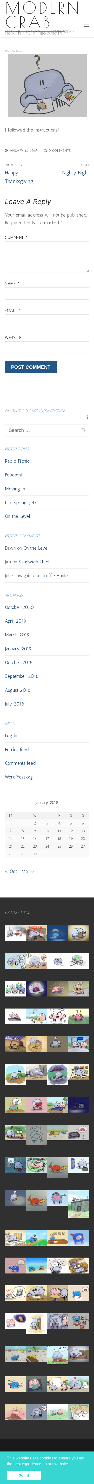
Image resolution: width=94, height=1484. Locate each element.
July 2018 (14, 704)
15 (23, 839)
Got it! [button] (24, 1475)
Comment (16, 237)
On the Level (17, 516)
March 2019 (17, 635)
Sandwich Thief (34, 562)
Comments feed (20, 763)
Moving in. (15, 489)
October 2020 (19, 607)
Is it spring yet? (21, 502)
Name (12, 283)
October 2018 (19, 662)
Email (12, 310)
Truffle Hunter (56, 575)
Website (13, 337)
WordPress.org (19, 777)
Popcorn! (13, 475)
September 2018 (22, 676)
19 (71, 839)
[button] (71, 1464)
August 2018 (18, 690)
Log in (11, 735)
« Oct (11, 871)
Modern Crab (43, 14)
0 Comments (59, 150)
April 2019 (15, 621)
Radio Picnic (17, 461)
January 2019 (18, 649)
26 (71, 846)
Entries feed (17, 749)
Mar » (27, 871)
